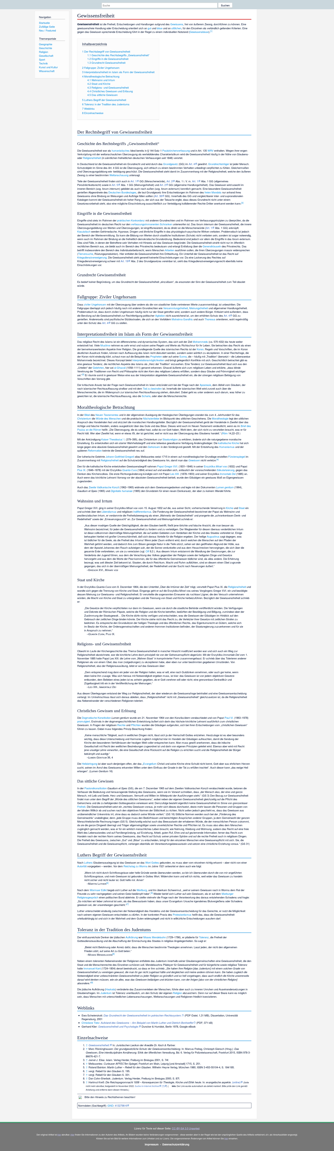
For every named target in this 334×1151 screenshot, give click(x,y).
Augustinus (213, 536)
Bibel (87, 415)
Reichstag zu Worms (136, 866)
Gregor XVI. (171, 466)
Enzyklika (209, 466)
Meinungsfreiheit (198, 308)
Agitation (160, 315)
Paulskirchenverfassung (176, 150)
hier (59, 1134)
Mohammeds (200, 341)
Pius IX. (81, 470)
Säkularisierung (225, 470)
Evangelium (150, 763)
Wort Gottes (152, 862)
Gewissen (194, 460)
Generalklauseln (212, 246)
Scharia (146, 396)
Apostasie (205, 385)
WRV (210, 150)
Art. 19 (124, 261)
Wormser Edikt (98, 890)
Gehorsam (154, 447)
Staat (242, 508)
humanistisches (121, 150)
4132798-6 (121, 1105)
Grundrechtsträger (218, 164)
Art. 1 (133, 181)
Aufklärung (132, 937)
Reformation (95, 450)
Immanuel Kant (92, 968)
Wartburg (142, 890)
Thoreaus (210, 319)
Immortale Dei (228, 474)
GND (110, 1105)
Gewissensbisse (199, 32)
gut (149, 28)
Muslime (105, 345)
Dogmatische (89, 717)
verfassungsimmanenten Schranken (151, 224)
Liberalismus (109, 511)
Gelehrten (98, 367)
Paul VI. (229, 717)
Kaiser (105, 439)
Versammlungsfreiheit (175, 308)
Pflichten (136, 725)
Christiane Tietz (90, 1022)
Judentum (106, 993)
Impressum (152, 1144)
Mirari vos (221, 466)
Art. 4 (192, 164)
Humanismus (226, 447)
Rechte (121, 725)
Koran (200, 349)
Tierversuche (85, 254)
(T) (163, 1086)
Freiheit (81, 806)
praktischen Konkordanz (131, 220)
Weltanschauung (118, 175)
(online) (236, 1082)
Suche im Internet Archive (147, 1086)
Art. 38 (158, 196)
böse (159, 28)
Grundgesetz (170, 164)
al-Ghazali (120, 367)
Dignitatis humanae (121, 491)
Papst (160, 466)
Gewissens (176, 24)
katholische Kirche (228, 443)
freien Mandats (213, 192)
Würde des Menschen (108, 418)
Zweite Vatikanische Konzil (104, 487)
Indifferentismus (142, 511)
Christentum (84, 418)
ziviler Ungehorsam (95, 304)
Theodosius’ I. (117, 439)
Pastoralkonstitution (95, 788)
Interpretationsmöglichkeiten (148, 360)
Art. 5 (115, 185)
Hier (72, 1134)
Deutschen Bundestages (122, 192)
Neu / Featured (47, 30)
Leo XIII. (175, 474)
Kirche (229, 508)
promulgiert (83, 721)
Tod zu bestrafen (152, 388)
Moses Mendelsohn (154, 937)
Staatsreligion (170, 439)
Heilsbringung (89, 763)
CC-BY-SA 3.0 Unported (185, 1128)
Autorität (82, 866)
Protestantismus (182, 914)
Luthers (88, 862)
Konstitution (104, 717)
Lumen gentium (225, 487)
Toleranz (204, 937)
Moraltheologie (220, 418)
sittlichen (176, 28)
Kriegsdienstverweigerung (92, 257)
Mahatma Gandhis (182, 319)
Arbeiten (169, 250)
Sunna (183, 356)
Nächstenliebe (151, 418)
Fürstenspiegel (236, 456)
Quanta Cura (129, 470)
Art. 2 (169, 181)
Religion (177, 993)
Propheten (156, 356)
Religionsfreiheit (92, 158)
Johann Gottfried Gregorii (120, 456)
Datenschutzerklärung (175, 1144)
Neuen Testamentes (107, 415)
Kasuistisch (83, 231)
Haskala (110, 989)
